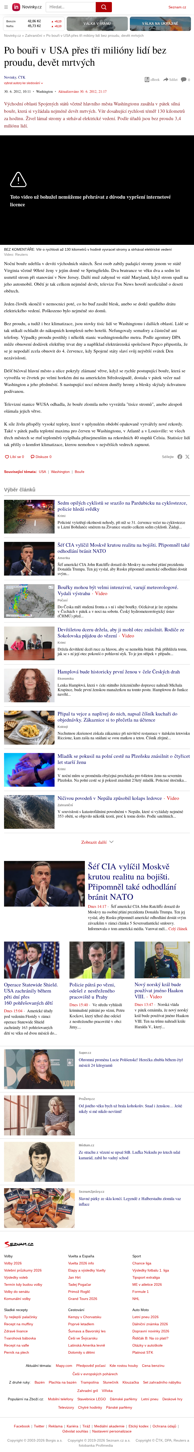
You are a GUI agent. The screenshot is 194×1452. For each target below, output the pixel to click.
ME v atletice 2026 (147, 1284)
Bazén (40, 1382)
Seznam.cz (177, 7)
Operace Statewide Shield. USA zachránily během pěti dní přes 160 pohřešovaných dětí (31, 993)
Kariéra (72, 1426)
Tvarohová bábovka (20, 1338)
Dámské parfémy (123, 1399)
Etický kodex (139, 1426)
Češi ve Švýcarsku (83, 1338)
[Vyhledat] (104, 7)
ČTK (21, 77)
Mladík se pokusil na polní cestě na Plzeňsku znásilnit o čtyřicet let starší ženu (124, 758)
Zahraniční (65, 805)
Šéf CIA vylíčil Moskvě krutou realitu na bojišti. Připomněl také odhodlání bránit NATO (124, 547)
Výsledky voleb (16, 1277)
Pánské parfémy (119, 1407)
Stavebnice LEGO (91, 1399)
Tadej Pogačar (79, 1284)
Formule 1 (140, 1292)
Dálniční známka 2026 (150, 1324)
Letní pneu (149, 1399)
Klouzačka (131, 1382)
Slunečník (110, 1382)
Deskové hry (172, 1399)
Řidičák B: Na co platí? (150, 1338)
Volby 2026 (13, 1263)
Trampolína (90, 1382)
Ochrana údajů (164, 1426)
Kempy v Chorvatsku (84, 1317)
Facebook (22, 1426)
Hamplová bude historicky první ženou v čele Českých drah (119, 671)
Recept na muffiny (18, 1324)
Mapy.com (64, 1366)
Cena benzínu (153, 1366)
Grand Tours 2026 (82, 1299)
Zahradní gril (87, 1391)
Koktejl (63, 727)
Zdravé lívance (16, 1331)
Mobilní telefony (60, 1399)
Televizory (66, 1407)
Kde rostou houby (124, 1366)
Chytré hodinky (90, 1407)
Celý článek (177, 928)
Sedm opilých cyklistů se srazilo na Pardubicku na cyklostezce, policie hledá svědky (122, 505)
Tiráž (86, 1426)
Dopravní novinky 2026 (150, 1331)
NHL (135, 1299)
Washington (60, 472)
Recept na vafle (16, 1345)
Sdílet (173, 79)
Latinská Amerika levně (86, 1345)
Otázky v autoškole (147, 1345)
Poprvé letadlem (81, 1324)
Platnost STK (142, 1352)
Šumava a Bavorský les (87, 1331)
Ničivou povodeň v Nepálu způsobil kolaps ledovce (110, 798)
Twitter (39, 1426)
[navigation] (6, 7)
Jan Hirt (74, 1277)
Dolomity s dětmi (81, 1352)
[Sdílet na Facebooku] (179, 456)
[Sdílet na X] (187, 456)
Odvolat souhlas (75, 1431)
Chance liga (141, 1263)
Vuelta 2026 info (81, 1263)
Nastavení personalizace (112, 1431)
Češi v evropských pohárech (95, 1374)
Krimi (61, 516)
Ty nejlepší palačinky (20, 1317)
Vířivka (107, 1391)
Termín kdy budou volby (23, 1284)
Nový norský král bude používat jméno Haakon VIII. (159, 990)
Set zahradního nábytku (162, 1382)
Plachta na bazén (63, 1382)
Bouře (79, 472)
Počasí (62, 600)
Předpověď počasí (91, 1366)
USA (42, 472)
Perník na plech (16, 1352)
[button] (29, 517)
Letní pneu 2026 (145, 1317)
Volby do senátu (17, 1292)
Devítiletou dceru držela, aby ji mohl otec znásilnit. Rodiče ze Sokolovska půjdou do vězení (121, 632)
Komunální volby (17, 1299)
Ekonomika (66, 679)
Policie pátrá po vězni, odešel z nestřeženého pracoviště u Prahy (92, 990)
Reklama (55, 1426)
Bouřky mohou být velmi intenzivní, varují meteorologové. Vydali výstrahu (118, 590)
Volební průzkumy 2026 (23, 1270)
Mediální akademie (109, 1426)
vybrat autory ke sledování (22, 83)
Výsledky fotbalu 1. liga (150, 1270)
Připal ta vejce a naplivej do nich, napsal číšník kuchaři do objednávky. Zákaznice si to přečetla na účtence (117, 716)
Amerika (64, 558)
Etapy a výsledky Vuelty (87, 1270)
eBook (155, 79)
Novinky (10, 77)
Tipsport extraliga (146, 1277)
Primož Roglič (79, 1292)
